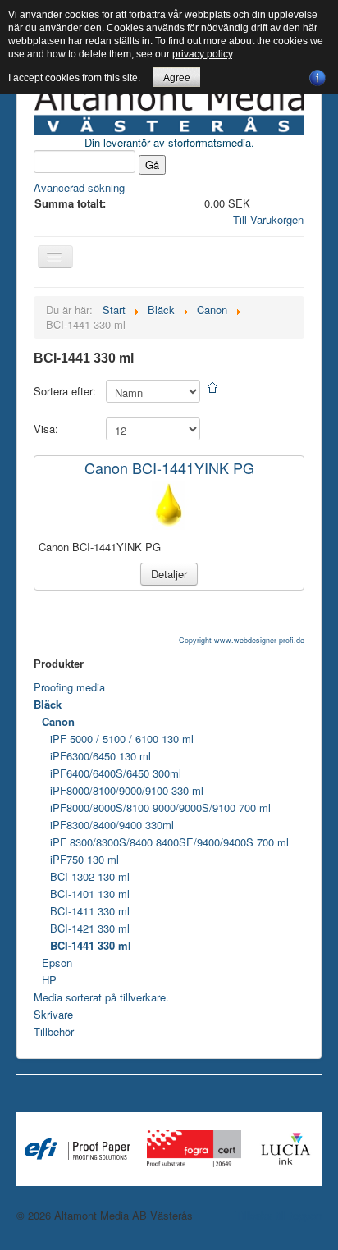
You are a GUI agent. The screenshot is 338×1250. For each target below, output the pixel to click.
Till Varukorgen (268, 219)
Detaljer (169, 574)
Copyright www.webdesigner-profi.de (241, 640)
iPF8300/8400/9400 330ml (112, 825)
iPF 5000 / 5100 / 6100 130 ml (122, 738)
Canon (58, 721)
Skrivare (53, 1014)
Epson (57, 962)
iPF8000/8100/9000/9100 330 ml (126, 790)
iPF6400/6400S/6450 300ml (115, 773)
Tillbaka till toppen (278, 1215)
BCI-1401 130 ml (90, 893)
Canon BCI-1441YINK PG (169, 467)
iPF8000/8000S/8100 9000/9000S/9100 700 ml (160, 807)
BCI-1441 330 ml (90, 945)
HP (49, 980)
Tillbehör (54, 1031)
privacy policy (202, 54)
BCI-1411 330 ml (90, 911)
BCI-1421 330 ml (90, 928)
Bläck (48, 704)
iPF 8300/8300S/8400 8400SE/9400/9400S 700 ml (169, 842)
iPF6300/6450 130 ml (100, 756)
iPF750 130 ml (84, 859)
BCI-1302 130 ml (90, 876)
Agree (176, 78)
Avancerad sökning (79, 187)
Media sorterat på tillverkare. (101, 997)
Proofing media (69, 687)
